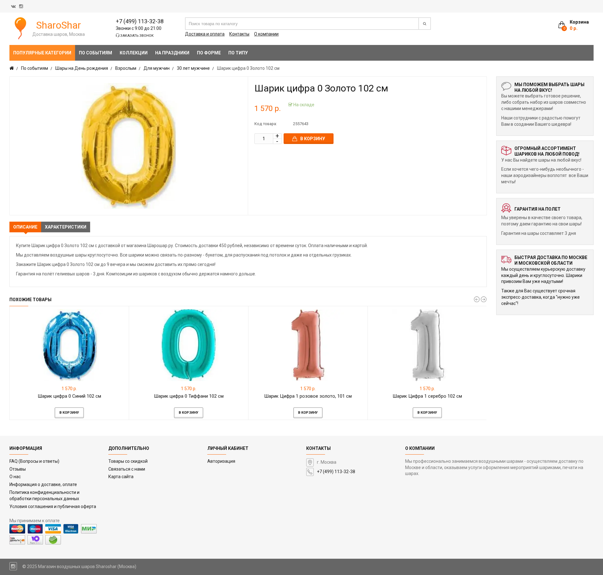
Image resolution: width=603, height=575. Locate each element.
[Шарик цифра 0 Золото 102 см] (129, 146)
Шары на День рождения (81, 68)
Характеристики (65, 226)
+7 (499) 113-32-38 (140, 21)
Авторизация (221, 461)
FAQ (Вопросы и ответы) (34, 461)
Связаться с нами (126, 469)
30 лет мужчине (193, 68)
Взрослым (125, 68)
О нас (15, 476)
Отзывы (17, 469)
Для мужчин (157, 68)
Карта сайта (120, 476)
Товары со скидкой (128, 461)
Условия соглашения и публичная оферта (52, 506)
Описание (25, 226)
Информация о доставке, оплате (43, 484)
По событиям (34, 68)
